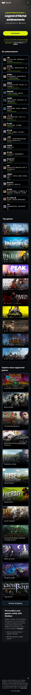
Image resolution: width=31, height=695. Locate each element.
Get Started (15, 33)
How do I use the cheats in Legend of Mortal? (15, 633)
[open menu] (28, 2)
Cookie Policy (23, 687)
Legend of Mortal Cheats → (15, 13)
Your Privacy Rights (15, 690)
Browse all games (15, 603)
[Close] (28, 678)
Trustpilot (20, 628)
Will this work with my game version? (15, 637)
